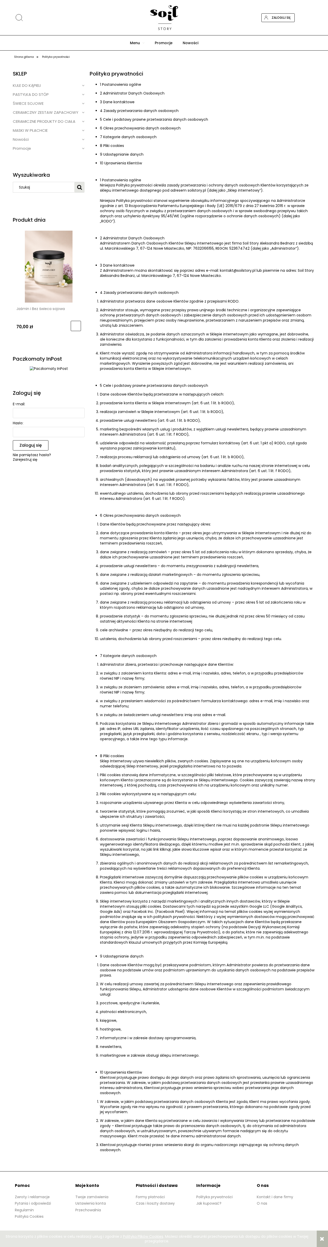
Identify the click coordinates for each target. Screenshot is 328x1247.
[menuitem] (137, 42)
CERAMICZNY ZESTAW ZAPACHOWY (45, 112)
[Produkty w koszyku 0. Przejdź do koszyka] (310, 18)
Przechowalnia (88, 1210)
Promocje (22, 148)
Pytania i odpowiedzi (33, 1203)
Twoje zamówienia (91, 1196)
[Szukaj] (273, 6)
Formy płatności (150, 1196)
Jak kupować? (208, 1203)
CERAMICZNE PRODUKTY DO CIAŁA (44, 121)
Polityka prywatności (214, 1196)
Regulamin (24, 1210)
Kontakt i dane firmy (275, 1196)
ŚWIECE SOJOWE (28, 103)
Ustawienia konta (90, 1203)
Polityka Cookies (29, 1216)
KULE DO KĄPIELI (27, 85)
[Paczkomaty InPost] (49, 368)
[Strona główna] (164, 17)
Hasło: (18, 423)
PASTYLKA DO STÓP (31, 94)
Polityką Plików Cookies (143, 1236)
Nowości (21, 139)
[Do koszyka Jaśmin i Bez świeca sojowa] (76, 326)
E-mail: (19, 404)
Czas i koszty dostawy (155, 1203)
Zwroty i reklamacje (32, 1196)
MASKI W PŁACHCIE (30, 130)
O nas (262, 1203)
